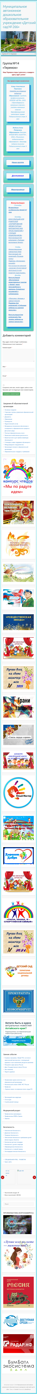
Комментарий (7, 347)
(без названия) (9, 1069)
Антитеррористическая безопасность (15, 1151)
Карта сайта (8, 1162)
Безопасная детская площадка (13, 1142)
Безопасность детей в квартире (14, 1144)
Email (5, 376)
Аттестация (8, 1099)
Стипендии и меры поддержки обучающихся (17, 442)
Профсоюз (8, 1087)
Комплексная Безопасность (13, 1130)
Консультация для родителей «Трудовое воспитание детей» (16, 240)
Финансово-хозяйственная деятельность (16, 435)
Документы (8, 417)
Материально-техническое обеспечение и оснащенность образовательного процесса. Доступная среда (17, 428)
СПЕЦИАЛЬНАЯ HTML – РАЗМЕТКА (15, 1159)
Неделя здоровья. (10, 1072)
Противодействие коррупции (13, 1097)
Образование (8, 419)
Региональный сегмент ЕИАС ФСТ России (17, 1084)
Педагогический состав (11, 424)
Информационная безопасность (14, 1147)
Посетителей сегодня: (11, 1192)
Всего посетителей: (10, 1195)
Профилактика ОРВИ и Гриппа (13, 1116)
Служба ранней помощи (11, 1102)
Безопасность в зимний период (14, 1149)
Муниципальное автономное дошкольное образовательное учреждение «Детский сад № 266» (19, 16)
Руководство (8, 421)
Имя (4, 366)
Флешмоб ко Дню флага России (14, 1065)
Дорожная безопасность (11, 1133)
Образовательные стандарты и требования (17, 451)
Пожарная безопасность (11, 1135)
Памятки (7, 1118)
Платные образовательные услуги (14, 433)
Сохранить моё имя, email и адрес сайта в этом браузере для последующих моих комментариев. (18, 389)
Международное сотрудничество (14, 444)
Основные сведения (10, 410)
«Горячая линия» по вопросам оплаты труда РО (18, 1089)
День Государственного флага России (16, 1067)
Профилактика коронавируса (13, 1114)
